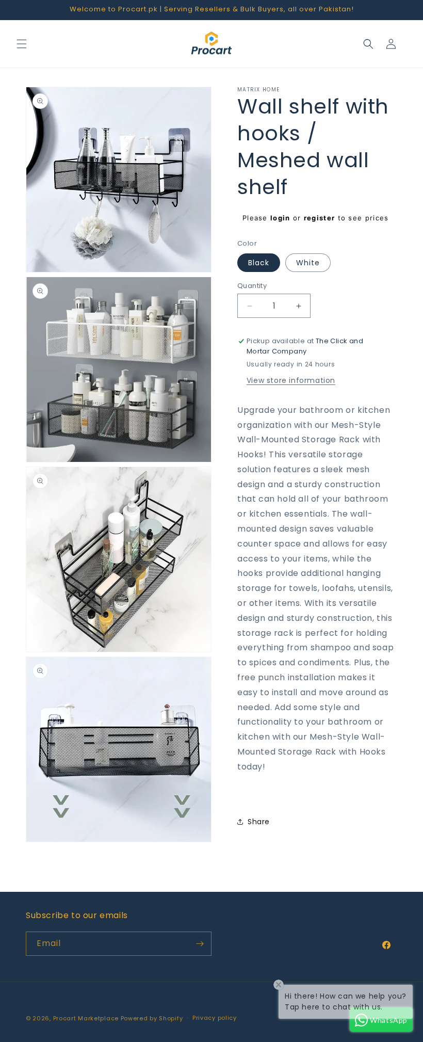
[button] (21, 44)
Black (258, 263)
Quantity (252, 286)
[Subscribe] (199, 944)
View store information (291, 380)
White (308, 263)
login (280, 218)
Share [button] (259, 821)
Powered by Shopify (152, 1018)
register (319, 218)
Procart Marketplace (86, 1018)
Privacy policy (214, 1018)
